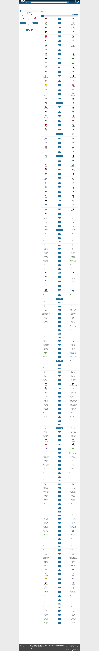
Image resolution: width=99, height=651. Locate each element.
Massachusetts (34, 15)
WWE (52, 648)
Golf (50, 648)
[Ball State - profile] (23, 17)
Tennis (49, 648)
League (42, 11)
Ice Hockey (42, 648)
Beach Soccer (35, 649)
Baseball (35, 648)
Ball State (23, 15)
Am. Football (32, 648)
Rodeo (43, 649)
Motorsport (60, 648)
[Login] (77, 1)
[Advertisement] (39, 6)
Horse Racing (40, 649)
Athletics (32, 649)
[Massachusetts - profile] (35, 17)
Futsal (63, 648)
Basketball (39, 648)
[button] (28, 2)
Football (46, 648)
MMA (54, 648)
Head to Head (47, 11)
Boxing (57, 648)
